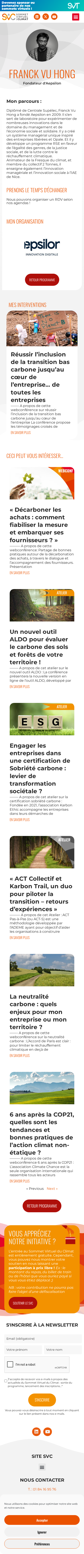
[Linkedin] (37, 16)
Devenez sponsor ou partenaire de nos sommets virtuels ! (18, 6)
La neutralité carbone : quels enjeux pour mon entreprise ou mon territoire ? (38, 1012)
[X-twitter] (45, 16)
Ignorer (42, 1532)
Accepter (42, 1520)
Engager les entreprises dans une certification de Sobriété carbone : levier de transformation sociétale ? (40, 768)
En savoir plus (21, 432)
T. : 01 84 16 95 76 (42, 1489)
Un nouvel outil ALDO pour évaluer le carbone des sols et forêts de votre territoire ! (39, 647)
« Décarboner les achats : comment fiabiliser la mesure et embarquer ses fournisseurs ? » (39, 525)
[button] (75, 17)
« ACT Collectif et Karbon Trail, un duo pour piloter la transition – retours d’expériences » (41, 894)
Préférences (42, 1543)
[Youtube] (54, 16)
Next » (52, 1189)
